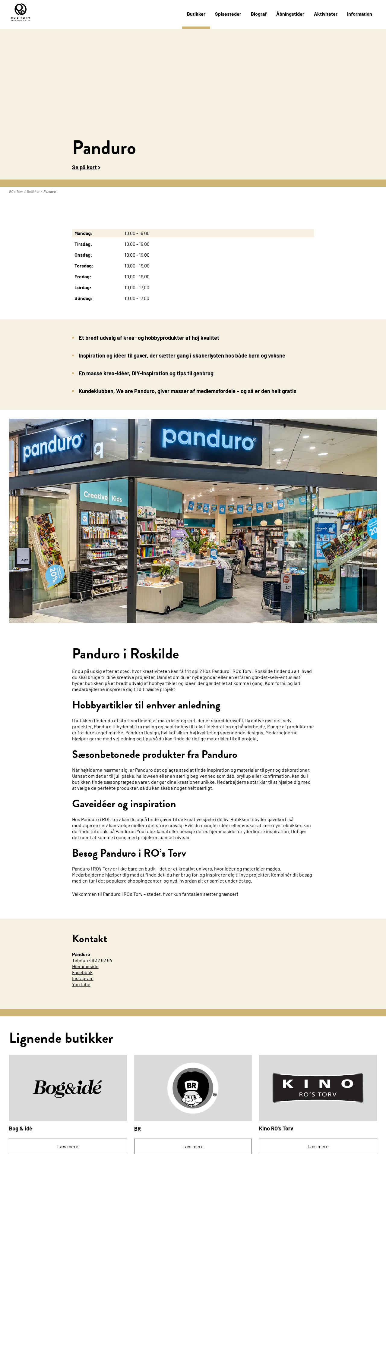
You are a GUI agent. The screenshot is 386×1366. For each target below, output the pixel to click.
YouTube (81, 984)
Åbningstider (290, 14)
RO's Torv (16, 191)
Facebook (82, 972)
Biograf (259, 14)
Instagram (82, 978)
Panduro (49, 191)
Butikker (196, 14)
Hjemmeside (85, 966)
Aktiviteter (325, 14)
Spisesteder (228, 14)
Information (359, 14)
